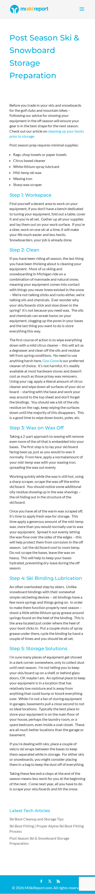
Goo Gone (50, 360)
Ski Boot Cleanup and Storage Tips (36, 819)
